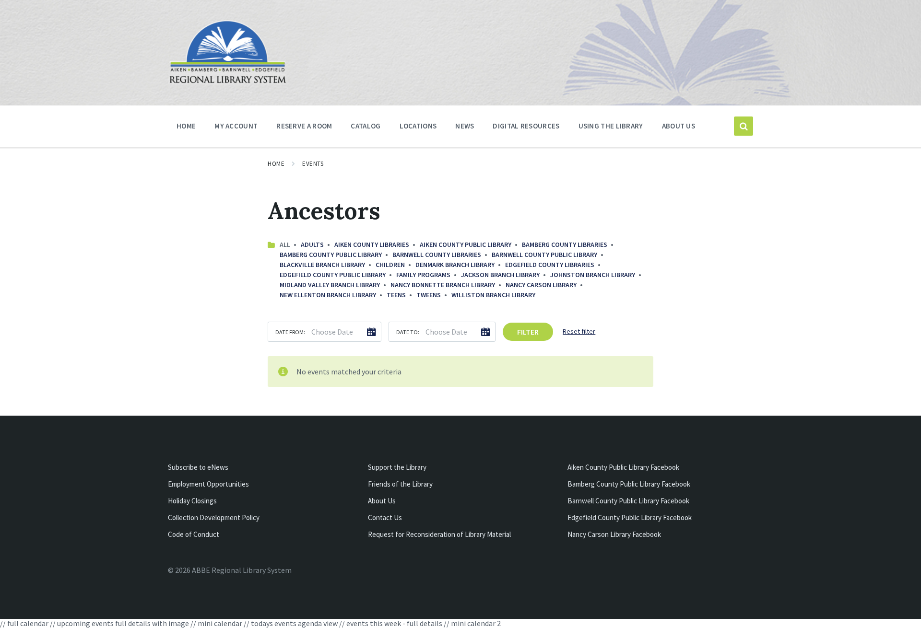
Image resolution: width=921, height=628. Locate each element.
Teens (396, 295)
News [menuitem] (464, 125)
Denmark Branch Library (455, 264)
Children (390, 264)
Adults (312, 244)
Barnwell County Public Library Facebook (628, 500)
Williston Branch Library (493, 295)
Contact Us (385, 517)
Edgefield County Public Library (333, 274)
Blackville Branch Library (322, 264)
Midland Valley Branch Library (330, 284)
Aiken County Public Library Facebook (623, 467)
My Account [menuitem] (236, 125)
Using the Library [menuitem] (611, 125)
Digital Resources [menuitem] (526, 125)
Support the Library (397, 467)
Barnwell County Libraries (436, 254)
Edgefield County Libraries (549, 264)
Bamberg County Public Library (331, 254)
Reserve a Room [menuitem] (304, 125)
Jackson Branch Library (500, 274)
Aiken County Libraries (371, 244)
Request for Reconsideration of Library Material (439, 534)
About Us (382, 500)
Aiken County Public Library (465, 244)
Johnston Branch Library (592, 274)
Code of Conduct (193, 534)
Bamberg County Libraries (564, 244)
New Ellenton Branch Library (328, 295)
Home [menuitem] (186, 125)
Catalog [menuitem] (365, 125)
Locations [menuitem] (418, 125)
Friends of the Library (400, 483)
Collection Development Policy (214, 517)
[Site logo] (228, 82)
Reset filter (579, 331)
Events (312, 164)
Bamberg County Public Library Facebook (628, 483)
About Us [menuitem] (678, 125)
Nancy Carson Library (541, 284)
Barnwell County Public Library (544, 254)
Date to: (407, 332)
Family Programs (423, 274)
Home (276, 164)
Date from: (290, 332)
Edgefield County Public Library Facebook (629, 517)
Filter (528, 332)
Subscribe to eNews (198, 467)
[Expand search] (743, 126)
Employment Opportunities (208, 483)
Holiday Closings (192, 500)
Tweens (428, 295)
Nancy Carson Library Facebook (614, 534)
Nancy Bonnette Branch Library (442, 284)
